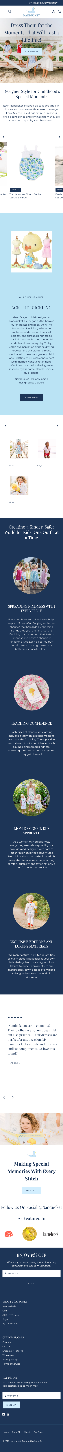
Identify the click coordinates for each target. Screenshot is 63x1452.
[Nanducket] (31, 11)
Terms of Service (11, 1363)
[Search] (10, 11)
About (27, 1432)
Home (5, 1432)
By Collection (9, 1323)
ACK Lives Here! (10, 1315)
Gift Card (7, 1346)
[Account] (53, 11)
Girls (4, 1310)
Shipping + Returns (12, 1350)
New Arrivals (9, 1306)
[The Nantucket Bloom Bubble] (31, 164)
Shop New (31, 51)
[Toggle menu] (3, 11)
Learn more (31, 397)
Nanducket (15, 1441)
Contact (6, 1342)
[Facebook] (3, 1414)
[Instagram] (8, 1414)
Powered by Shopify (32, 1441)
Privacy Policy (10, 1359)
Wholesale (8, 1355)
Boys (5, 1319)
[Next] (12, 1097)
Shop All (31, 1190)
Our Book (38, 1432)
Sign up (31, 1283)
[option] (32, 1040)
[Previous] (4, 1097)
